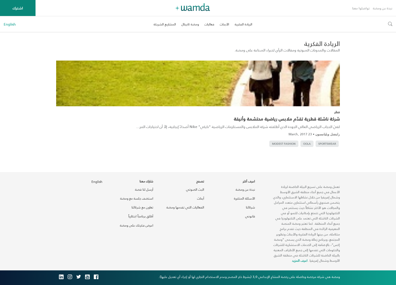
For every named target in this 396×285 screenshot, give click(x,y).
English (10, 24)
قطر (337, 112)
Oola (307, 143)
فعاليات (209, 24)
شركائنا (250, 207)
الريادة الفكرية (243, 24)
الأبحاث (224, 24)
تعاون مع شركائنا (142, 207)
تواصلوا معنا (361, 8)
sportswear (327, 143)
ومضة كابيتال (190, 24)
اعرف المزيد (300, 260)
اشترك (18, 7)
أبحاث (200, 198)
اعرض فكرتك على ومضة (136, 225)
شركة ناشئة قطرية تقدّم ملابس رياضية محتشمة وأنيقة (287, 118)
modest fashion (284, 143)
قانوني (250, 216)
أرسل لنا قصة (144, 189)
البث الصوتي (195, 189)
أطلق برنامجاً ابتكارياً (140, 216)
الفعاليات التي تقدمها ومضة (185, 207)
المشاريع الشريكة (165, 24)
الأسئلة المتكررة (244, 198)
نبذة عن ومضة (382, 8)
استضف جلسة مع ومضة (136, 198)
